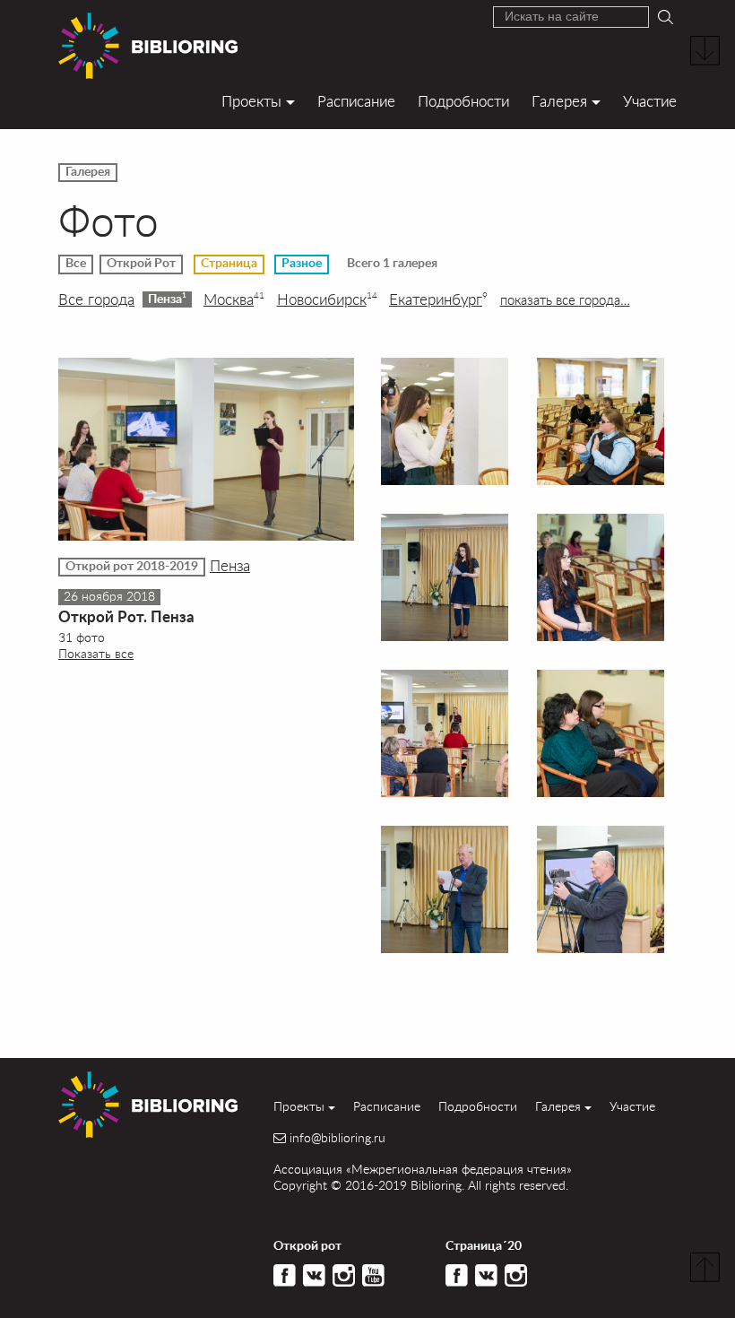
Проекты (251, 101)
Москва (233, 299)
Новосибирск (327, 299)
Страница (229, 263)
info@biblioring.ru (337, 1138)
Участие (650, 101)
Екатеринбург (438, 299)
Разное (301, 263)
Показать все (96, 653)
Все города (96, 299)
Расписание (356, 101)
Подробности (463, 101)
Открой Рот (141, 263)
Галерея (559, 101)
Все (75, 263)
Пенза (167, 298)
